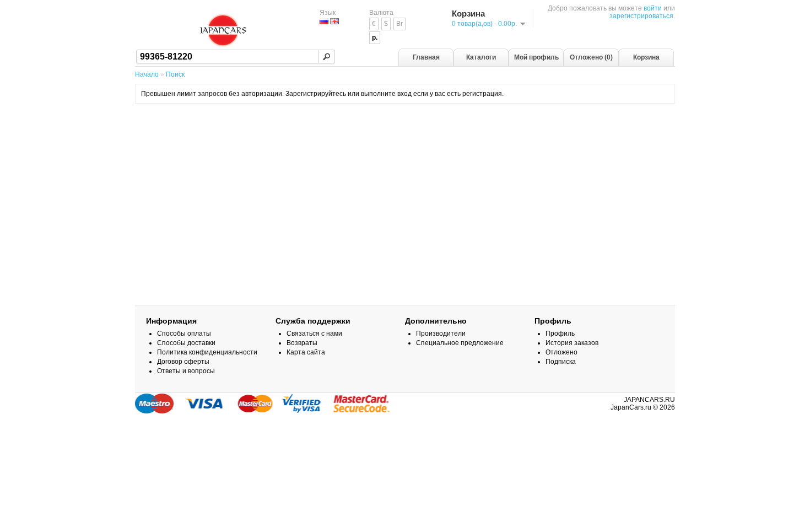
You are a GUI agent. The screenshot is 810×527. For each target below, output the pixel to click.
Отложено (561, 352)
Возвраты (302, 343)
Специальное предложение (460, 343)
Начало (147, 74)
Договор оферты (183, 361)
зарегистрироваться (641, 16)
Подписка (561, 361)
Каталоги (481, 57)
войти (653, 8)
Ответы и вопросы (186, 371)
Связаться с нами (314, 333)
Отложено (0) (591, 57)
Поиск (175, 74)
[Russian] (324, 21)
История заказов (572, 343)
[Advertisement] (405, 139)
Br (399, 24)
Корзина (646, 57)
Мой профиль (536, 57)
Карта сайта (306, 352)
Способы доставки (186, 343)
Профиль (560, 333)
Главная (426, 57)
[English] (334, 21)
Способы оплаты (184, 333)
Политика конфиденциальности (207, 352)
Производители (441, 333)
